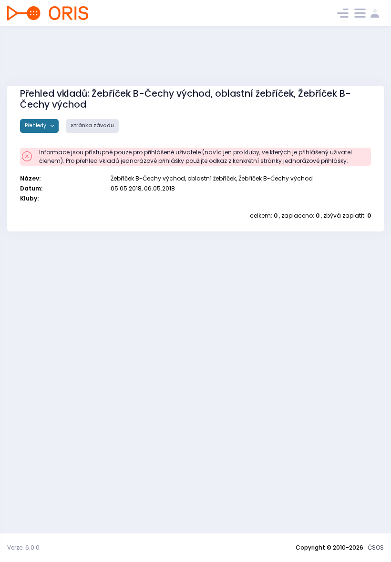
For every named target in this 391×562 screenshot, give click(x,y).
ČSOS (376, 547)
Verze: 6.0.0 (23, 547)
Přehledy (36, 125)
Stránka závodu (92, 125)
